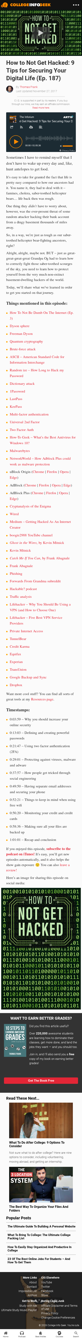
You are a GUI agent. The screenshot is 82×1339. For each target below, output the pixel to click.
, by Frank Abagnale (40, 558)
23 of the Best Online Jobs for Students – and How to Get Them (39, 1260)
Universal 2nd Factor (25, 421)
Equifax (15, 653)
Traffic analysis (21, 596)
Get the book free (41, 1080)
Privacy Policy (49, 1313)
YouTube (46, 1282)
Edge (13, 477)
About (33, 1282)
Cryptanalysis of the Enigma (30, 506)
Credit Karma (19, 646)
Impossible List (28, 1291)
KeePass (16, 406)
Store (44, 1295)
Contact (32, 1286)
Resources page (42, 699)
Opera (64, 471)
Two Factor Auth (22, 429)
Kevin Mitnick (20, 550)
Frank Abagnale (21, 565)
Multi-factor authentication (29, 414)
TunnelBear (18, 638)
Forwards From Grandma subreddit (35, 581)
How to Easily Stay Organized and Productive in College (39, 1248)
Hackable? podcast (23, 588)
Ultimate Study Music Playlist (19, 1310)
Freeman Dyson (21, 333)
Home (5, 1336)
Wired (14, 513)
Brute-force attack (23, 349)
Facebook (47, 1291)
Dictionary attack (22, 383)
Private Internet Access (26, 630)
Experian (16, 661)
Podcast (21, 1336)
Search (76, 1336)
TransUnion (18, 669)
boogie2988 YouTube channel (31, 535)
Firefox (52, 471)
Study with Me (28, 1305)
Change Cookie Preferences (58, 1317)
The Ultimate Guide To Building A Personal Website (41, 1226)
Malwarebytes (20, 450)
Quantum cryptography (26, 341)
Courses (59, 1336)
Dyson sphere (19, 325)
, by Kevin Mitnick (37, 542)
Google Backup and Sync (28, 677)
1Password (17, 391)
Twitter (45, 1286)
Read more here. (41, 107)
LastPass (16, 398)
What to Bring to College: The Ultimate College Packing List (39, 1236)
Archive (32, 1295)
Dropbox (16, 684)
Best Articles (40, 1336)
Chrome (38, 471)
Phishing (16, 573)
